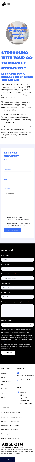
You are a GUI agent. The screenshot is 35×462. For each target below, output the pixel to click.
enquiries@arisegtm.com (25, 375)
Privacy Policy (4, 341)
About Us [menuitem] (4, 373)
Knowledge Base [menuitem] (7, 434)
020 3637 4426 (25, 379)
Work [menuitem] (3, 393)
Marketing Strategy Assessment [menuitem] (12, 417)
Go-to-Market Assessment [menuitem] (10, 413)
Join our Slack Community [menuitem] (10, 438)
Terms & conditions (16, 453)
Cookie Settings (8, 459)
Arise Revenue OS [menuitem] (6, 383)
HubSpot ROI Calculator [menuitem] (9, 429)
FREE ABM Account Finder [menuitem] (10, 425)
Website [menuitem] (4, 389)
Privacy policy (9, 453)
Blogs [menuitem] (3, 397)
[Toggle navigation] (8, 3)
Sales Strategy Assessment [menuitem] (11, 421)
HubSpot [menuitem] (4, 377)
